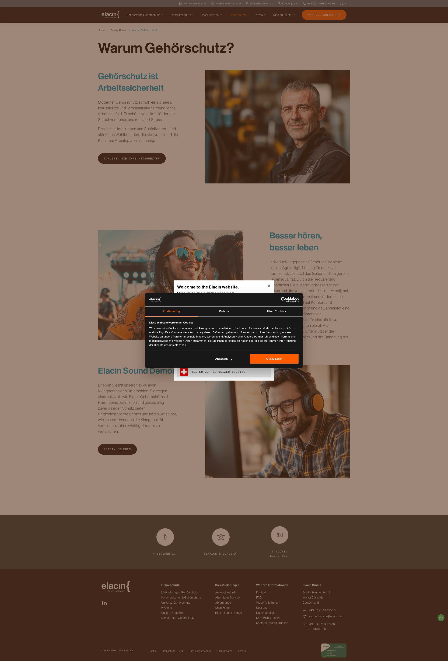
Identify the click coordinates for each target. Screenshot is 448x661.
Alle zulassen (274, 358)
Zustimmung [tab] (171, 311)
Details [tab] (224, 311)
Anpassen (221, 358)
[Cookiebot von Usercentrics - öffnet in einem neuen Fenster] (283, 299)
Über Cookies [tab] (276, 311)
